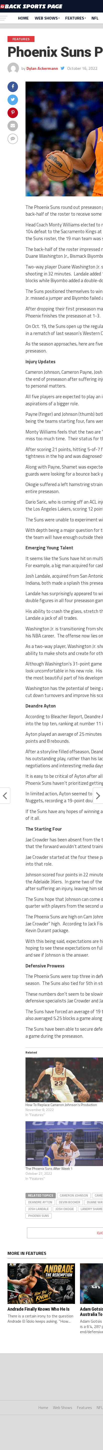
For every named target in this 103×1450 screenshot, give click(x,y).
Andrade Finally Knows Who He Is (39, 1309)
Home (23, 18)
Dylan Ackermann (42, 68)
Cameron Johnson (74, 1195)
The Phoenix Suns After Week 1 (49, 1168)
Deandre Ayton (40, 1202)
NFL (95, 18)
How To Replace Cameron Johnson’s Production (61, 1104)
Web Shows (46, 18)
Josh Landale (38, 1208)
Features (74, 18)
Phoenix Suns (38, 1215)
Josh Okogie (65, 1208)
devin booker (69, 1202)
